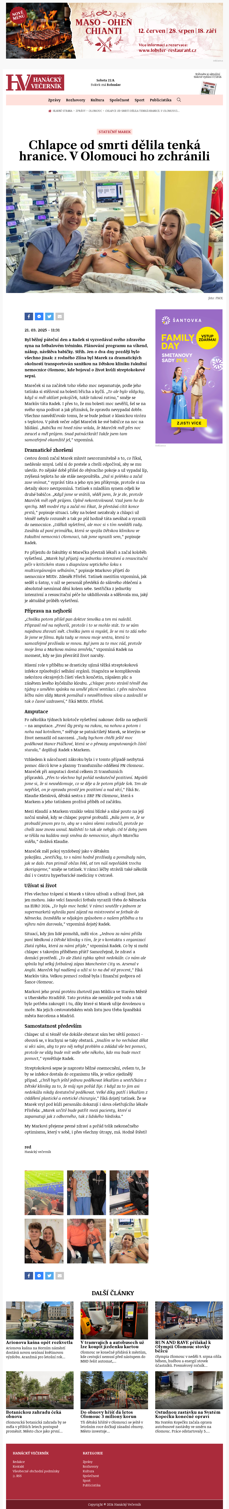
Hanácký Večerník (35, 82)
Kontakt (18, 1466)
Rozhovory (75, 100)
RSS (19, 1476)
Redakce (19, 1462)
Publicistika (161, 100)
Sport (139, 100)
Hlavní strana (63, 110)
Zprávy (54, 100)
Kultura (97, 100)
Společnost (119, 100)
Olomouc (96, 110)
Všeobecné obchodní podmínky (36, 1471)
